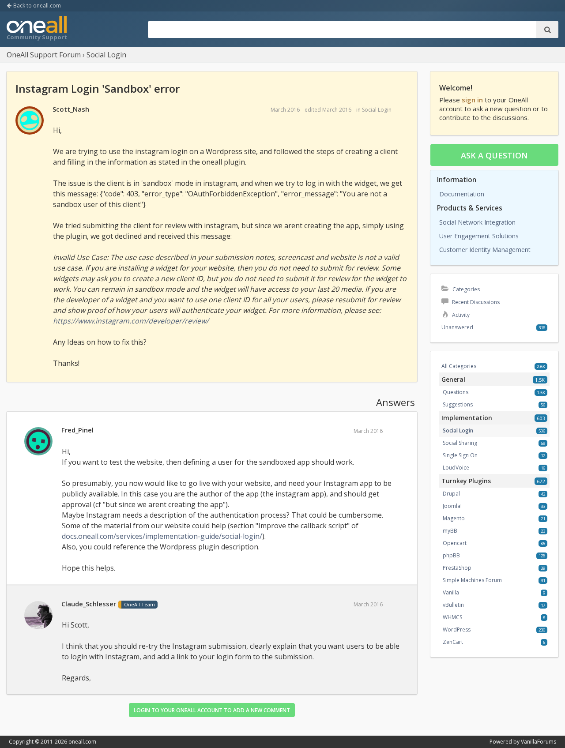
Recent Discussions (475, 302)
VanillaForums (538, 741)
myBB (450, 530)
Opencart (455, 543)
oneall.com (82, 741)
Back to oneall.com (36, 5)
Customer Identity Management (485, 249)
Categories (465, 289)
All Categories (458, 366)
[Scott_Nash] (29, 120)
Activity (460, 315)
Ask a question (494, 155)
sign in (472, 99)
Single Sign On (460, 455)
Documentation (461, 194)
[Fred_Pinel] (38, 441)
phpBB (451, 555)
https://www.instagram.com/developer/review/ (131, 321)
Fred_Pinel (77, 429)
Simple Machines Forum (472, 580)
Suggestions (458, 404)
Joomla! (452, 506)
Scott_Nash (71, 109)
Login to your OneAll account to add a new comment (212, 710)
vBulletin (453, 605)
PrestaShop (457, 567)
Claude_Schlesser (88, 603)
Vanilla (451, 592)
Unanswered (457, 327)
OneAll (37, 29)
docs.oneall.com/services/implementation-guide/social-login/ (162, 536)
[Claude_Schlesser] (38, 615)
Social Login (377, 109)
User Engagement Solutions (479, 236)
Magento (454, 518)
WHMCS (452, 617)
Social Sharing (460, 443)
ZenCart (453, 642)
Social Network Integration (477, 222)
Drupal (451, 493)
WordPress (457, 629)
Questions (455, 392)
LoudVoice (456, 467)
